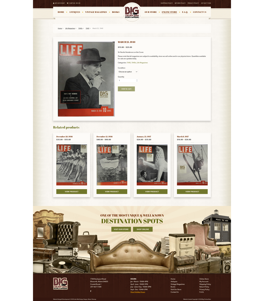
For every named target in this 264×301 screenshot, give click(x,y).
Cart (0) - (74, 3)
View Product (71, 192)
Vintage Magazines (96, 12)
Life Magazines (70, 28)
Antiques (74, 12)
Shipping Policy (167, 3)
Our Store (151, 12)
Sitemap (94, 299)
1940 (87, 28)
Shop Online (143, 229)
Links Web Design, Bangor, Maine (82, 299)
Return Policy (180, 3)
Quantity (121, 77)
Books (116, 12)
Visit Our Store (121, 229)
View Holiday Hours (137, 292)
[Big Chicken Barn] (60, 283)
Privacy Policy (193, 3)
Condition (121, 68)
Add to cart (126, 89)
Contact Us (199, 12)
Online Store (169, 12)
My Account (59, 3)
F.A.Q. (185, 12)
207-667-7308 (206, 3)
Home (61, 12)
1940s (80, 28)
